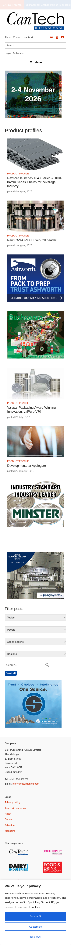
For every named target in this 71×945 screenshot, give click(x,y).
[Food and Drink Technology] (53, 872)
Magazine (10, 830)
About (8, 37)
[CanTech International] (35, 21)
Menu (38, 62)
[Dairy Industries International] (19, 870)
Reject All (35, 936)
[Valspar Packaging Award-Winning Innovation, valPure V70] (35, 398)
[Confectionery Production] (53, 854)
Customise (35, 926)
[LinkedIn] (51, 37)
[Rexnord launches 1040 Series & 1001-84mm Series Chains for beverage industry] (35, 169)
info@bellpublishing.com (25, 783)
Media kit (28, 37)
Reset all (11, 673)
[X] (57, 37)
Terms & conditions (15, 808)
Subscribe (18, 53)
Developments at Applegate (26, 465)
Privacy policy (12, 802)
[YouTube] (62, 37)
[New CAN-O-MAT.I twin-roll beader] (35, 231)
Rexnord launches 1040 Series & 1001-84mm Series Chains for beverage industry (34, 182)
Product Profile (18, 173)
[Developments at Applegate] (35, 457)
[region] (35, 912)
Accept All (35, 916)
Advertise (10, 825)
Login (8, 53)
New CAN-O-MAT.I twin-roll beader (31, 240)
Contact (17, 37)
